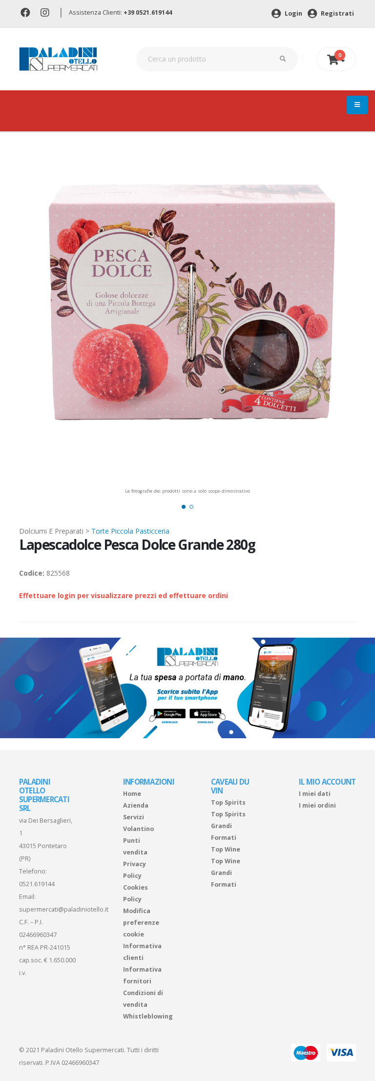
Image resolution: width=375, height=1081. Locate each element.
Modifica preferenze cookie (141, 922)
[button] (184, 506)
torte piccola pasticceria (130, 531)
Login (292, 13)
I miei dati (315, 794)
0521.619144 (37, 884)
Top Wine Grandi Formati (225, 873)
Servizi (133, 817)
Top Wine (225, 849)
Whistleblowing (148, 1016)
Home (132, 794)
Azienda (135, 805)
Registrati (336, 13)
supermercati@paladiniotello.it (63, 909)
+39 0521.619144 (148, 12)
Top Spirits (228, 802)
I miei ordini (317, 805)
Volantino (138, 829)
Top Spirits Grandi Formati (228, 826)
